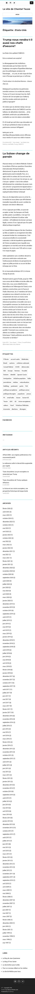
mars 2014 (6, 814)
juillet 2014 (6, 801)
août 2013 (6, 837)
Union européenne (24, 401)
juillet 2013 (6, 841)
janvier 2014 (7, 821)
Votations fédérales (22, 405)
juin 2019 (6, 623)
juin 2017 (6, 696)
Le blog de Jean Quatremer (11, 958)
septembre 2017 (8, 686)
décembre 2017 (8, 676)
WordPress (11, 991)
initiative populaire (19, 378)
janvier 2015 (7, 781)
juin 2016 (6, 729)
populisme (21, 394)
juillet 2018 (6, 653)
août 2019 (6, 617)
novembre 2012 (8, 867)
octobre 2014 (7, 791)
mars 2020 (6, 597)
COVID (17, 367)
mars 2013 (6, 854)
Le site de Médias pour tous (12, 971)
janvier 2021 (7, 564)
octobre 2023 (7, 525)
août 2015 (6, 762)
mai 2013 (6, 847)
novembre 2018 (8, 643)
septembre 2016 (8, 722)
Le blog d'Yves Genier (10, 961)
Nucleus (3, 989)
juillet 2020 (6, 584)
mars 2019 (6, 633)
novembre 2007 (8, 903)
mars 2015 (6, 775)
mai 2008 (6, 893)
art (22, 142)
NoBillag (6, 386)
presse (29, 394)
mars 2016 (6, 739)
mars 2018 (6, 666)
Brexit (5, 363)
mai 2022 (6, 541)
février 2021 (6, 561)
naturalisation (24, 382)
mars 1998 (6, 939)
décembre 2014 (8, 785)
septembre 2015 (8, 758)
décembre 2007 (8, 900)
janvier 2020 (7, 600)
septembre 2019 (8, 614)
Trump (16, 144)
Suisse (18, 397)
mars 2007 (6, 916)
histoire (5, 144)
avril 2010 (6, 883)
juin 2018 (6, 656)
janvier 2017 (7, 712)
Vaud (12, 405)
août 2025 (6, 512)
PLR (26, 386)
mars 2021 (6, 558)
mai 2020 (6, 591)
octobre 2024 (7, 518)
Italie (29, 378)
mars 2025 (6, 515)
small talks (10, 144)
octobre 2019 (7, 610)
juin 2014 (6, 804)
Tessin (5, 401)
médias (15, 382)
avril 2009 (6, 887)
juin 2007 (6, 910)
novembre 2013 (8, 827)
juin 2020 (6, 587)
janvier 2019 (7, 637)
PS (4, 397)
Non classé (16, 142)
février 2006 (6, 920)
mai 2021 (6, 554)
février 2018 (6, 669)
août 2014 (6, 798)
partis (21, 386)
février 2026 (6, 508)
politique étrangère (9, 394)
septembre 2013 (8, 834)
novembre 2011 (8, 873)
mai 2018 (6, 660)
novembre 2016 (8, 719)
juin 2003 (6, 926)
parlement (14, 386)
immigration (7, 378)
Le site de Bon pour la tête (11, 965)
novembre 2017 (8, 679)
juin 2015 (6, 768)
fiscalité (24, 371)
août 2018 (6, 650)
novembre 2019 (8, 607)
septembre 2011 (8, 877)
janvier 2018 (7, 673)
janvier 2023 (7, 535)
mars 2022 (6, 544)
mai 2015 (6, 771)
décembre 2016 (8, 716)
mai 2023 (6, 528)
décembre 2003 (8, 923)
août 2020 (6, 581)
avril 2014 (6, 811)
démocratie (25, 367)
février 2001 (6, 929)
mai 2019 (6, 627)
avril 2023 (6, 531)
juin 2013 (6, 844)
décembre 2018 (8, 640)
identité (12, 374)
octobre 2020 (7, 574)
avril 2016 (6, 735)
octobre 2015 (7, 755)
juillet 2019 (6, 620)
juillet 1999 (6, 933)
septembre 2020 (8, 577)
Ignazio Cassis (22, 374)
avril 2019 (6, 630)
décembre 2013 (8, 824)
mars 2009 (6, 890)
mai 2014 (6, 808)
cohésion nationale (23, 363)
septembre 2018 (8, 646)
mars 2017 (6, 706)
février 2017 (6, 709)
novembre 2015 (8, 752)
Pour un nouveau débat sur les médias (15, 968)
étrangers (23, 409)
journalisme (7, 382)
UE (15, 401)
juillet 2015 (6, 765)
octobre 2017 (7, 683)
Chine (19, 342)
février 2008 (6, 896)
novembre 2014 (8, 788)
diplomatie (6, 344)
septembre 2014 (8, 795)
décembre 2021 (8, 551)
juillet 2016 (6, 725)
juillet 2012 (6, 870)
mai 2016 (6, 732)
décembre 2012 (8, 864)
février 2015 (6, 778)
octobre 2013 (7, 831)
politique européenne (10, 390)
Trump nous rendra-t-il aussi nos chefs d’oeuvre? (17, 43)
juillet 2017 (6, 693)
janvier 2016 (7, 745)
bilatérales (25, 359)
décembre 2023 (8, 521)
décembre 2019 (8, 604)
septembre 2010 (8, 880)
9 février (6, 359)
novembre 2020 (8, 571)
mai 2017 (6, 699)
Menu (17, 14)
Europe (10, 371)
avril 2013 (6, 850)
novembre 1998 (8, 936)
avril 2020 (6, 594)
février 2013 (6, 857)
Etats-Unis (26, 142)
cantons (12, 363)
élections (15, 409)
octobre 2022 (7, 538)
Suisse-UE (25, 397)
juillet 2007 (6, 906)
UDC (11, 401)
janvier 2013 (7, 860)
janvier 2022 (7, 548)
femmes (17, 371)
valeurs (5, 405)
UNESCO (21, 144)
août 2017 (6, 689)
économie (6, 409)
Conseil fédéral (26, 342)
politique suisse (24, 390)
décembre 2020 (8, 568)
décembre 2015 (8, 748)
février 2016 (6, 742)
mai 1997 (6, 943)
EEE (4, 371)
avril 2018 (6, 663)
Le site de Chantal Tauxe (16, 9)
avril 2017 (6, 702)
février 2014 (6, 818)
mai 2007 (6, 913)
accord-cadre (15, 359)
